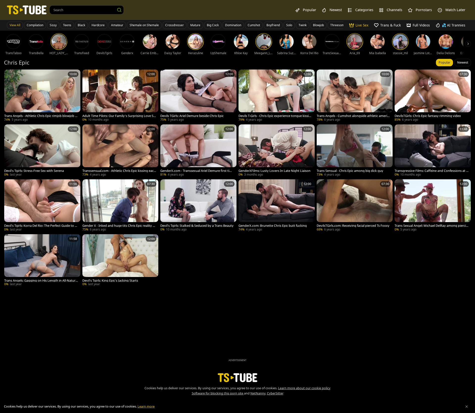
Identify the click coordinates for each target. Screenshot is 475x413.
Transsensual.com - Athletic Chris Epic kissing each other (119, 170)
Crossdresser (174, 25)
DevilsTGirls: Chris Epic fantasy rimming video (428, 115)
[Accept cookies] (466, 406)
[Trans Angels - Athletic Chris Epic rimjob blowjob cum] (42, 95)
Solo (289, 25)
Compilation (35, 25)
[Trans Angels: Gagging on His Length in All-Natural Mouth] (42, 260)
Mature (195, 25)
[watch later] (10, 75)
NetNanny (257, 393)
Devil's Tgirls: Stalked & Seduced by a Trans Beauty (197, 225)
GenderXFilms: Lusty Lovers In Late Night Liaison (274, 170)
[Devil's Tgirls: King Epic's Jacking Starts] (120, 260)
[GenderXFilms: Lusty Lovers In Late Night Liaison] (276, 150)
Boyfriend (273, 25)
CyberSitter (275, 393)
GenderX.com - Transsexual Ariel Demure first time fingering (197, 170)
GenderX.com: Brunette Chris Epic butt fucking (272, 225)
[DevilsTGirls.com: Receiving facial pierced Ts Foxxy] (355, 205)
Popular (444, 62)
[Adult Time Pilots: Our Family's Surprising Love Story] (120, 95)
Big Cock (213, 25)
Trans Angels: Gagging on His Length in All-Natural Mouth (41, 280)
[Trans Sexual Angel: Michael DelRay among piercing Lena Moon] (433, 205)
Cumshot (254, 25)
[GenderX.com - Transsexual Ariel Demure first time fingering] (198, 150)
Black (81, 25)
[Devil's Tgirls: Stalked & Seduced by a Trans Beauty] (198, 205)
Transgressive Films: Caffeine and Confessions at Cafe (431, 170)
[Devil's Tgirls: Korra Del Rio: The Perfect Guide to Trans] (42, 205)
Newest (462, 62)
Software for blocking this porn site (218, 393)
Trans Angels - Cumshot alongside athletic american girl (353, 115)
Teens (67, 25)
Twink (303, 25)
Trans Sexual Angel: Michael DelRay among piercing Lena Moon (431, 225)
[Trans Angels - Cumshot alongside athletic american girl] (355, 95)
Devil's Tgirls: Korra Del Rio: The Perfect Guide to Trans (40, 225)
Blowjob (318, 25)
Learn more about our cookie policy (304, 388)
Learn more (146, 406)
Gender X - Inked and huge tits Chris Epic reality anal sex (119, 225)
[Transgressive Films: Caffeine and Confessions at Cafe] (433, 150)
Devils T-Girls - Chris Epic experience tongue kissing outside (274, 115)
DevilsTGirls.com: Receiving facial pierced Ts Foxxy (353, 225)
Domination (233, 25)
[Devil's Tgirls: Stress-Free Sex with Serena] (42, 150)
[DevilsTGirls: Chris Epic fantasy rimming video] (433, 95)
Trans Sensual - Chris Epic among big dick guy (350, 170)
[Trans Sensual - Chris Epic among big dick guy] (355, 150)
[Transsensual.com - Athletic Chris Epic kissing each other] (120, 150)
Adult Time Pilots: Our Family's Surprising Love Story (118, 115)
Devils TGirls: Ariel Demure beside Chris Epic (192, 115)
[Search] (119, 10)
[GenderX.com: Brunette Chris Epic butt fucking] (276, 205)
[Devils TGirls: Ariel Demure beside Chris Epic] (198, 95)
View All (15, 25)
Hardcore (98, 25)
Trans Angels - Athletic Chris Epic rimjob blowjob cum (40, 115)
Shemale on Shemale (144, 25)
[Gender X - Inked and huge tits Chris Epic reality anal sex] (120, 205)
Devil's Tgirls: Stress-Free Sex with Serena (34, 170)
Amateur (117, 25)
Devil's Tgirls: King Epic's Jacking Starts (110, 280)
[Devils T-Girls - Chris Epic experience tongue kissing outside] (276, 95)
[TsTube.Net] (27, 9)
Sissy (53, 25)
